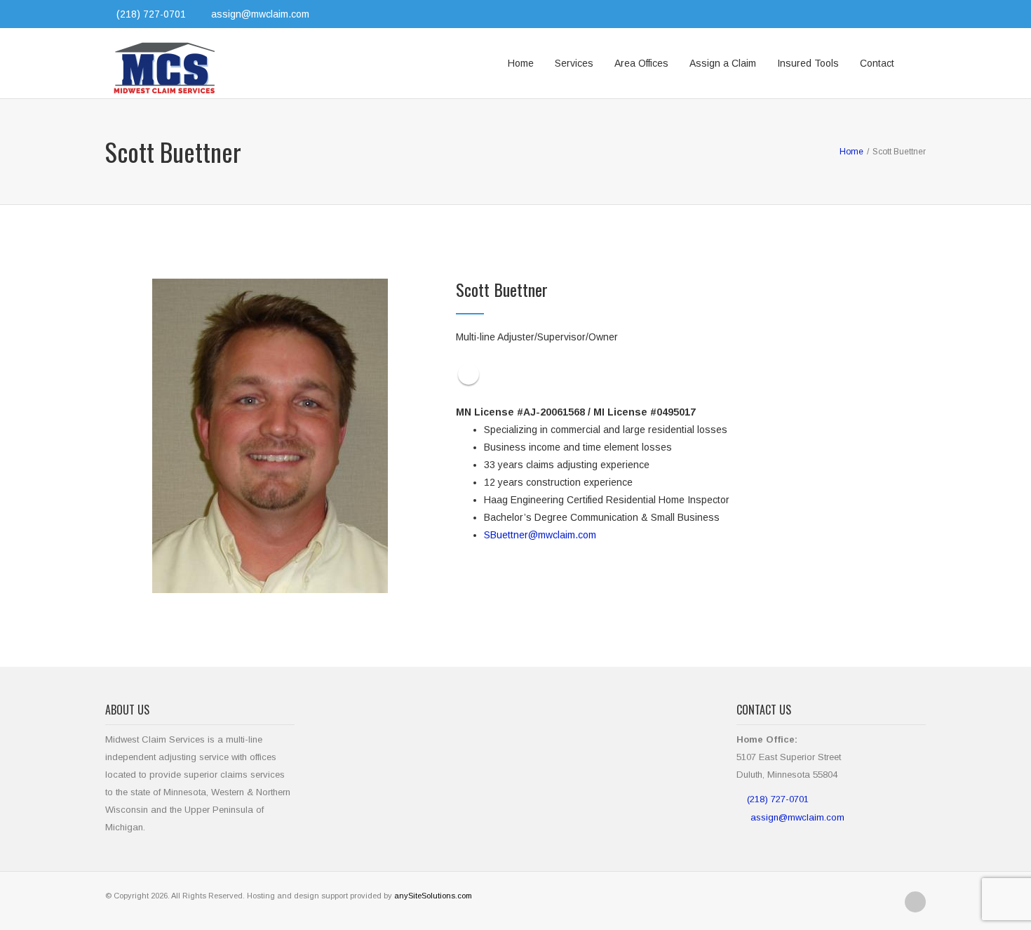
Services (574, 63)
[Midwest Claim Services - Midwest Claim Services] (165, 63)
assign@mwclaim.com (260, 14)
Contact (877, 63)
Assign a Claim (722, 63)
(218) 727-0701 (778, 799)
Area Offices (641, 63)
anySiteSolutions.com (433, 895)
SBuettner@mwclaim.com (540, 534)
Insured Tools (808, 63)
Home (521, 63)
